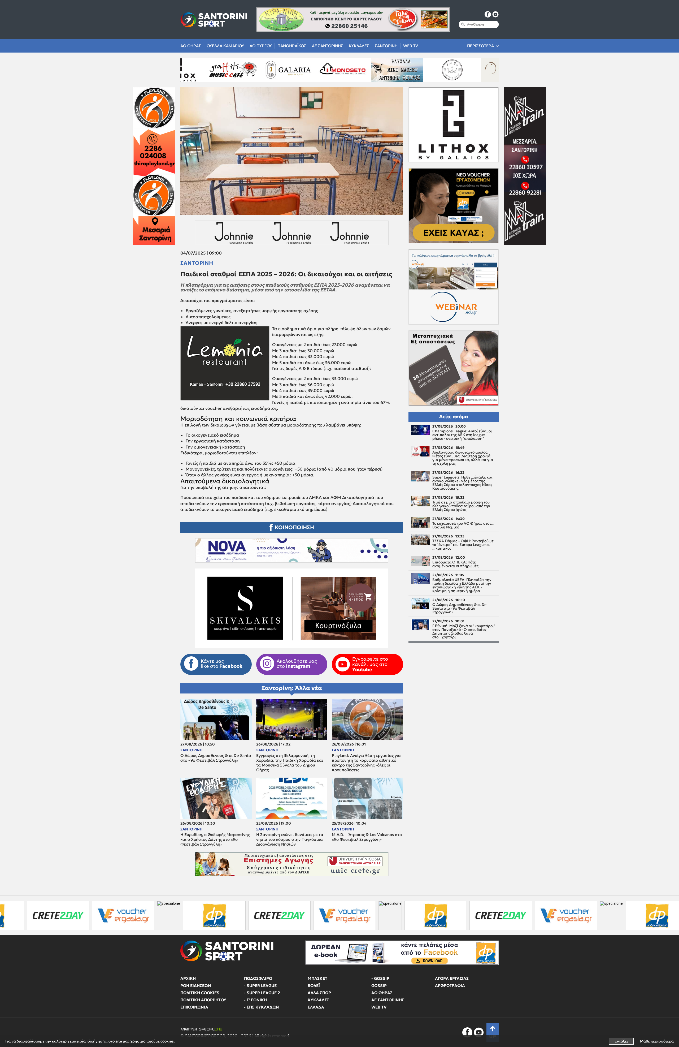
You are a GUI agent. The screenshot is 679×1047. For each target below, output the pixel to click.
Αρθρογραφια (450, 986)
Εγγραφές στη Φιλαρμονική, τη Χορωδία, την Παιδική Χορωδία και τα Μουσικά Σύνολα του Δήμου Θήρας (289, 762)
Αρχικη (188, 978)
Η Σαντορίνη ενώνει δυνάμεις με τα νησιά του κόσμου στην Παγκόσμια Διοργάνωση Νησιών (289, 839)
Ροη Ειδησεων (195, 986)
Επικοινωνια (194, 1007)
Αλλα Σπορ (319, 993)
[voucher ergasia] (33, 915)
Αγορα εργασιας (452, 978)
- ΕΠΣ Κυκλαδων (261, 1007)
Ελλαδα (316, 1007)
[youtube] (495, 14)
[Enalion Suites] (423, 70)
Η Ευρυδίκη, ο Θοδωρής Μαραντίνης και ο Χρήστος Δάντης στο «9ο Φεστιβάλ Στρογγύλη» (215, 839)
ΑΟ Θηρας (190, 45)
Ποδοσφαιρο (258, 978)
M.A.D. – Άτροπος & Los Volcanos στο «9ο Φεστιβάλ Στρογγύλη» (367, 837)
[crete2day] (189, 915)
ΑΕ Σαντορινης (327, 45)
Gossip (379, 986)
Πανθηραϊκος (291, 45)
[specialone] (78, 915)
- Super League (260, 986)
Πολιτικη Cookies (199, 993)
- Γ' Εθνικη (255, 1000)
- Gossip (380, 978)
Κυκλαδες (359, 45)
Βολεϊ (314, 986)
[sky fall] (477, 70)
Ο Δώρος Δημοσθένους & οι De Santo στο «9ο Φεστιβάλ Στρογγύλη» (215, 758)
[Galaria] (204, 70)
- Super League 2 (262, 993)
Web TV (410, 45)
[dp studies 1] (124, 915)
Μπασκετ (317, 978)
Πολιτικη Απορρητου (203, 1000)
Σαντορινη (386, 45)
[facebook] (488, 14)
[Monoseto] (258, 70)
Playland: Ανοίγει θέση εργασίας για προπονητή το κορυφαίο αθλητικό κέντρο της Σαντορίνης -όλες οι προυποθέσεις (366, 762)
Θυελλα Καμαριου (225, 45)
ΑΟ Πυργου (261, 45)
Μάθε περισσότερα (657, 1041)
